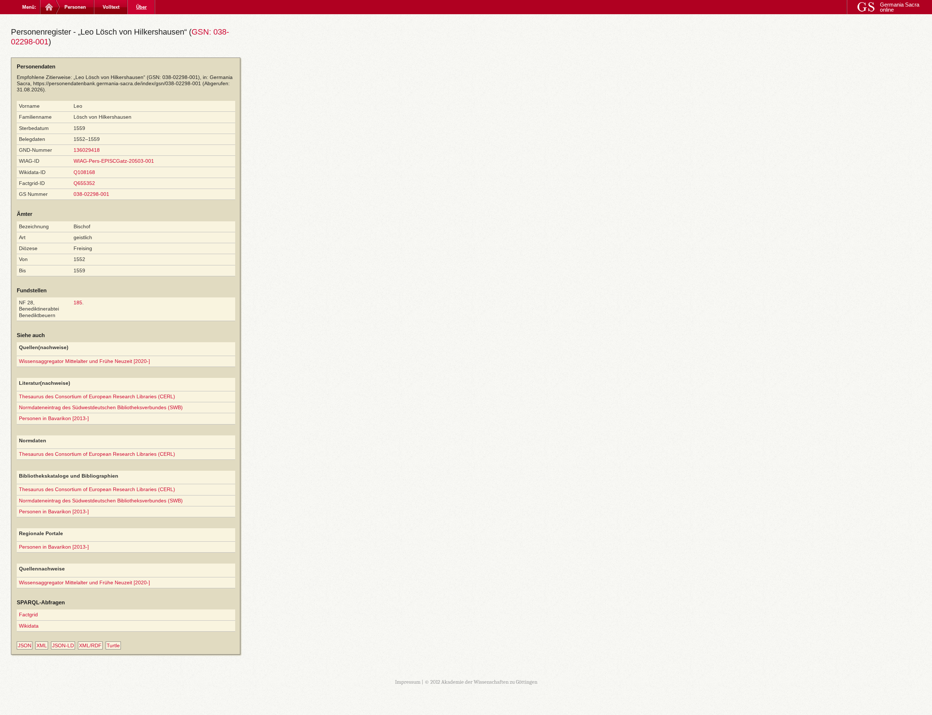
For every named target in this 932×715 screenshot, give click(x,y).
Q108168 (84, 172)
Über (141, 7)
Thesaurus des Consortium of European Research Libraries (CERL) (97, 396)
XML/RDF (90, 645)
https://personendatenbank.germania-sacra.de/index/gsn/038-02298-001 (117, 83)
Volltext (111, 7)
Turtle (113, 645)
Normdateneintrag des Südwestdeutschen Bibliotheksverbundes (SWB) (101, 407)
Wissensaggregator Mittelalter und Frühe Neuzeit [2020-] (84, 361)
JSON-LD (63, 645)
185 (78, 302)
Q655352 (84, 183)
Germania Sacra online (899, 7)
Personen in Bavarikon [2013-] (54, 418)
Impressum (407, 682)
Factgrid (28, 614)
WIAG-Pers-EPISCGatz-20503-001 (114, 161)
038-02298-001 (91, 194)
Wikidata (29, 626)
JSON (24, 645)
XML (41, 645)
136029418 (87, 150)
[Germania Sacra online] (48, 7)
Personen (75, 7)
